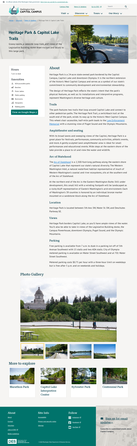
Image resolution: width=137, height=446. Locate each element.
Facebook (75, 422)
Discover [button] (80, 13)
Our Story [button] (114, 13)
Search (126, 6)
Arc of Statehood (62, 161)
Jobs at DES (12, 430)
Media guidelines (13, 434)
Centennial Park (113, 386)
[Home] (25, 10)
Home (11, 20)
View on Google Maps (23, 112)
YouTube (75, 427)
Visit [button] (63, 13)
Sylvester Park (81, 386)
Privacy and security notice (47, 421)
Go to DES (96, 6)
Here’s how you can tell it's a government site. (54, 2)
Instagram (75, 417)
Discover (19, 20)
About (10, 417)
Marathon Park (19, 386)
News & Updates (80, 6)
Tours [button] (97, 13)
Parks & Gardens (30, 20)
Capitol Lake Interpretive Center (49, 390)
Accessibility (42, 417)
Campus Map (64, 6)
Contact (10, 421)
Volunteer (11, 425)
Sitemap (41, 425)
